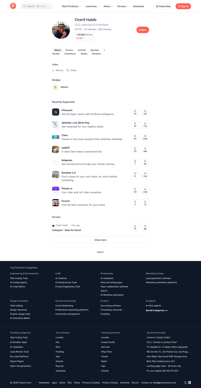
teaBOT (66, 147)
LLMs (58, 273)
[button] (53, 225)
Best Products (70, 6)
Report (100, 252)
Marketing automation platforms (161, 282)
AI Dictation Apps (18, 342)
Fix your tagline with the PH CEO (162, 370)
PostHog (60, 351)
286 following (104, 29)
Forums (121, 6)
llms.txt (135, 382)
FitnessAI (67, 110)
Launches (91, 6)
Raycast (60, 366)
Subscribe (165, 6)
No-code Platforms (19, 356)
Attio (58, 347)
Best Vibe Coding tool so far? (161, 361)
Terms (77, 382)
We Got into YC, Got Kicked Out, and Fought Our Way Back (168, 351)
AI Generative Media (20, 318)
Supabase (60, 370)
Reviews (96, 53)
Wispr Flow (106, 351)
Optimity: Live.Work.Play (75, 122)
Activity (82, 50)
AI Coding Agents (18, 282)
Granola (59, 361)
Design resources (18, 309)
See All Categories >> (157, 310)
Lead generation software (158, 278)
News (107, 6)
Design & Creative (19, 301)
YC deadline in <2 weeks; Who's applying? (167, 347)
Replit (104, 361)
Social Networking (64, 305)
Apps (54, 382)
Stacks (84, 53)
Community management (67, 314)
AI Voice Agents (153, 305)
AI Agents (151, 301)
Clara (65, 135)
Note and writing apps (111, 282)
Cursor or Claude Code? (158, 337)
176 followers (90, 29)
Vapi (58, 356)
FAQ (70, 382)
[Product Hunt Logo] (13, 6)
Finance (105, 301)
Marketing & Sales (155, 273)
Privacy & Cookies (91, 382)
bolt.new (105, 347)
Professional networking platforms (71, 309)
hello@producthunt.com (164, 382)
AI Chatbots (61, 278)
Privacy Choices (110, 382)
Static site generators (20, 366)
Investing (105, 314)
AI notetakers (107, 278)
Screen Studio (108, 342)
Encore (66, 200)
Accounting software (111, 305)
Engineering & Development (24, 273)
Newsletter (44, 382)
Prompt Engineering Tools (67, 286)
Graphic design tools (20, 314)
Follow (142, 29)
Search (104, 290)
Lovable (59, 337)
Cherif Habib (62, 225)
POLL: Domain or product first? (162, 342)
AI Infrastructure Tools (66, 282)
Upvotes (94, 50)
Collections (70, 53)
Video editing (16, 305)
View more (100, 239)
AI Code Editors (17, 286)
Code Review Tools (19, 351)
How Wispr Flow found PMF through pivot (167, 356)
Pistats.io (67, 188)
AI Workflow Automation (112, 295)
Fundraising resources (111, 309)
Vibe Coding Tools (19, 278)
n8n (57, 342)
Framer (104, 356)
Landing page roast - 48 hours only (164, 366)
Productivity (107, 273)
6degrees (67, 160)
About (57, 50)
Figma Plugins (17, 361)
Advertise (138, 6)
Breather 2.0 (69, 172)
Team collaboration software (114, 286)
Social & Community (65, 301)
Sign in (185, 6)
